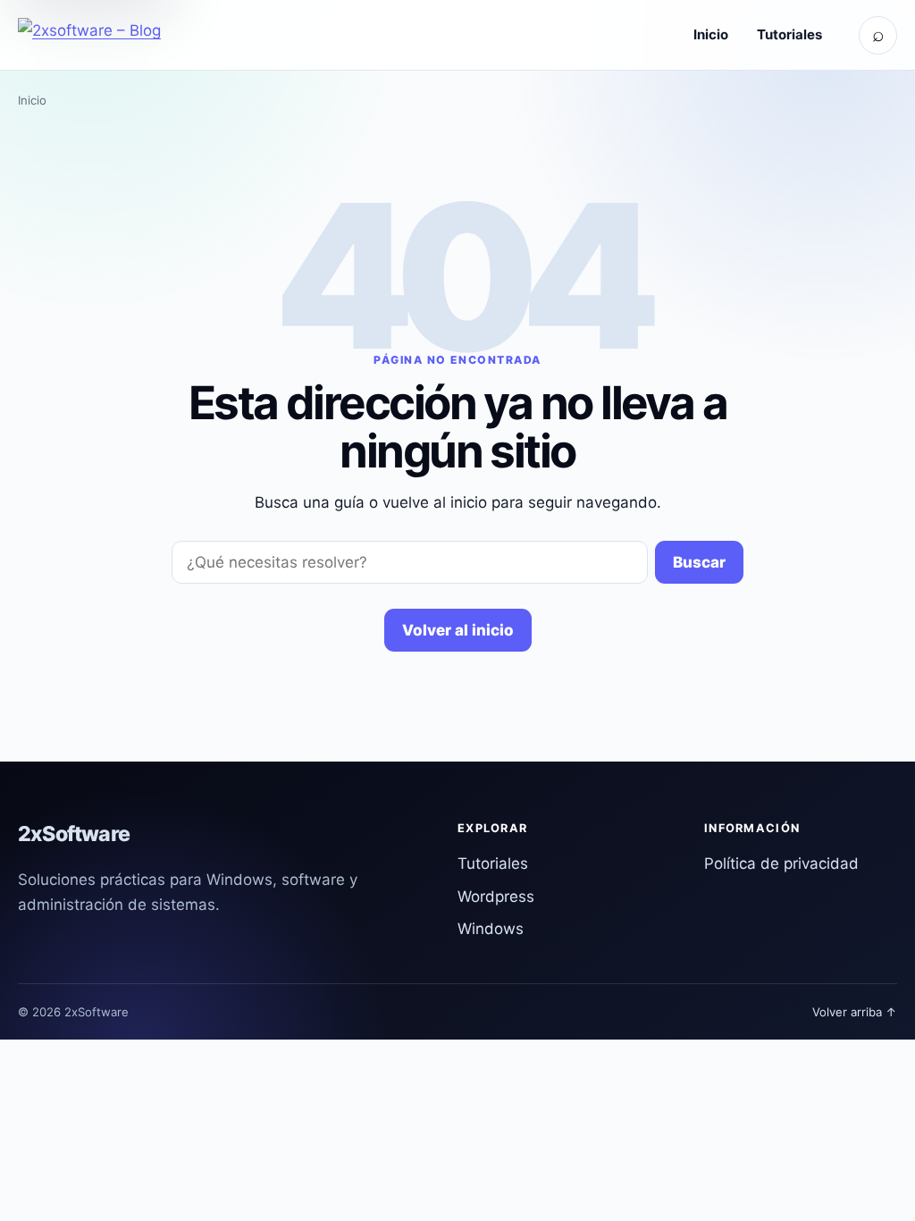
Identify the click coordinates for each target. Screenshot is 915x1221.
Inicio (710, 34)
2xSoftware (74, 833)
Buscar (699, 562)
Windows (491, 929)
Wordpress (496, 896)
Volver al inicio (458, 630)
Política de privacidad (781, 863)
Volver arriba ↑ (854, 1012)
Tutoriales (789, 34)
